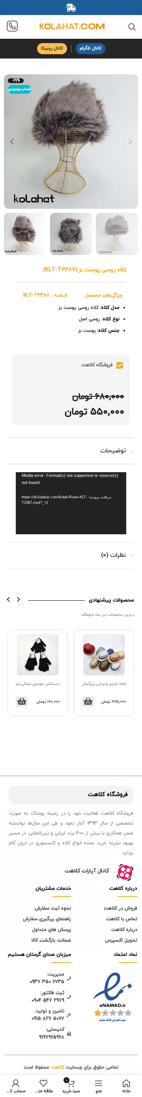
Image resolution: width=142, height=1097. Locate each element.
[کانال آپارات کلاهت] (125, 872)
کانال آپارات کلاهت (87, 871)
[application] (71, 503)
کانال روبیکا (52, 48)
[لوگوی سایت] (71, 26)
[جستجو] (132, 27)
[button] (8, 599)
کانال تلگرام (90, 48)
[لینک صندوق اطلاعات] (12, 27)
